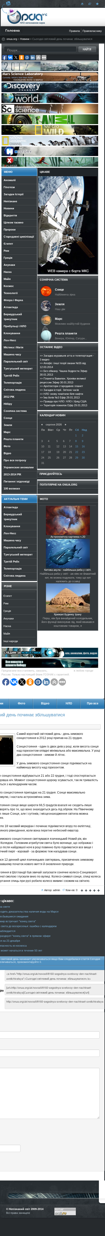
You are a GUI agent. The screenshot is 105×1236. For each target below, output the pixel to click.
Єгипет (7, 595)
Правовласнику (92, 30)
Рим (6, 603)
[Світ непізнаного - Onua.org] (96, 3)
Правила (74, 30)
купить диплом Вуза (60, 670)
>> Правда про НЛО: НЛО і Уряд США (63, 401)
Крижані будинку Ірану (68, 614)
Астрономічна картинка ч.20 (68, 536)
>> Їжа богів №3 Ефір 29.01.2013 (60, 397)
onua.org (12, 38)
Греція (7, 610)
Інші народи (10, 641)
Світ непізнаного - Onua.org (27, 17)
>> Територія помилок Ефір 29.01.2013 (63, 405)
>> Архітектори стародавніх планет (61, 386)
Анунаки (8, 618)
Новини (24, 38)
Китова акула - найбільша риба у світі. (67, 569)
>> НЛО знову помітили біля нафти (61, 393)
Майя (6, 633)
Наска (7, 626)
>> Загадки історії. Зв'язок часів (59, 389)
